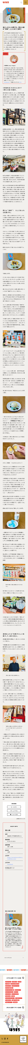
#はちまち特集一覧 (15, 983)
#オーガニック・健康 (10, 990)
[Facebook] (7, 1038)
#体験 (13, 996)
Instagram (7, 82)
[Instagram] (5, 1038)
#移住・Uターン (9, 1002)
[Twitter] (2, 1038)
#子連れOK (8, 1000)
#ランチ (16, 992)
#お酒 (19, 981)
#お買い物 (14, 981)
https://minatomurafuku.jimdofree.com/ (15, 858)
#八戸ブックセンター (10, 998)
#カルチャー (17, 990)
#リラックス (8, 994)
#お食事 (7, 983)
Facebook (10, 864)
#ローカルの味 (15, 994)
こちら (20, 82)
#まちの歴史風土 (9, 987)
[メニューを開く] (25, 2)
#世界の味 (8, 996)
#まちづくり (8, 985)
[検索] (22, 2)
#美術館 (15, 1002)
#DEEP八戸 (8, 981)
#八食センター (19, 998)
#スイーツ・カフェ (9, 992)
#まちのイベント (15, 985)
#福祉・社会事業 (15, 1000)
